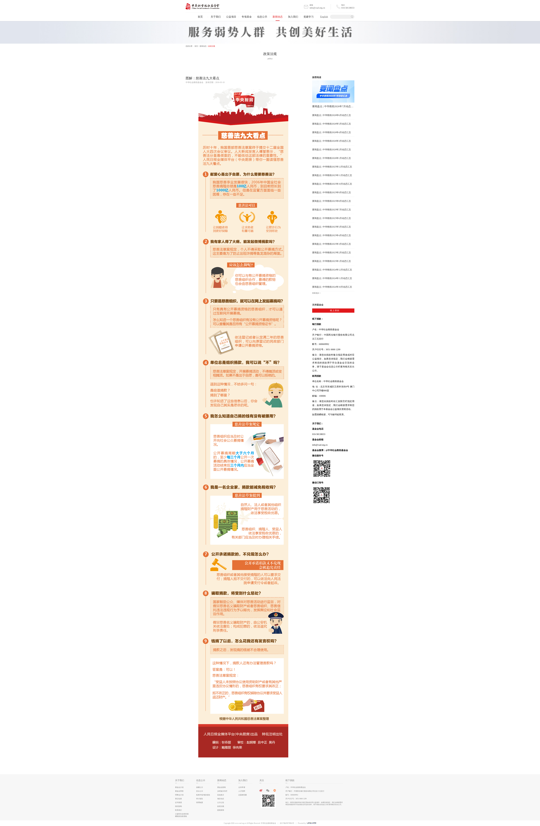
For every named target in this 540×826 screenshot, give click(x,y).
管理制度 (199, 802)
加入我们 (293, 16)
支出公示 (199, 791)
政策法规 (211, 46)
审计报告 (199, 799)
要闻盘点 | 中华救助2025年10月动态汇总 (332, 184)
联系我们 (178, 810)
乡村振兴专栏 (222, 791)
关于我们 (216, 16)
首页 (200, 16)
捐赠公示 (199, 787)
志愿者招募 (242, 795)
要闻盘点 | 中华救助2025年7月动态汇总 (331, 209)
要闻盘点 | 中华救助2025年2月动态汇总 (331, 252)
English (324, 16)
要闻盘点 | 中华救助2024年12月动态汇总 (332, 269)
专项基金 (247, 16)
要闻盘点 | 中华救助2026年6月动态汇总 (331, 115)
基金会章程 (179, 791)
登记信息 (178, 799)
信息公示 (262, 16)
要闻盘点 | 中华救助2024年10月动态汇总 (332, 287)
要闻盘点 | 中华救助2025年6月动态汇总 (331, 218)
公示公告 (220, 802)
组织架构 (178, 806)
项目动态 (220, 799)
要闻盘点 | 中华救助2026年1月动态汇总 (331, 158)
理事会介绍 (179, 795)
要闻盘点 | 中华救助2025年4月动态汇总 (331, 235)
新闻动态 (278, 16)
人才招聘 (241, 791)
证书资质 (178, 802)
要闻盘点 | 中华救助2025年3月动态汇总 (331, 244)
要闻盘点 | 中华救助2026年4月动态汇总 (331, 132)
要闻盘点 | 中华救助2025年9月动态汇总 (331, 192)
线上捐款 (335, 310)
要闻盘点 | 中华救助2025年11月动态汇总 (332, 175)
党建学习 (308, 16)
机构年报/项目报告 (203, 795)
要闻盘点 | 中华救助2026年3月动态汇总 (331, 141)
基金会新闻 (221, 787)
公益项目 (231, 16)
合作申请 (241, 787)
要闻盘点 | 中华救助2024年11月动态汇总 (332, 278)
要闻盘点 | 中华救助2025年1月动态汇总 (331, 261)
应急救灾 (220, 795)
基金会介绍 (179, 787)
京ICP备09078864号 (287, 823)
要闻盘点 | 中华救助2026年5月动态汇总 (331, 124)
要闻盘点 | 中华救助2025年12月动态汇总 (332, 166)
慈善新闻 (220, 810)
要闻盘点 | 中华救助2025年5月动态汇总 (331, 227)
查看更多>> (316, 293)
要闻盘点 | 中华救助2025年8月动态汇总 (331, 201)
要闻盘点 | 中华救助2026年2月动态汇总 (331, 149)
